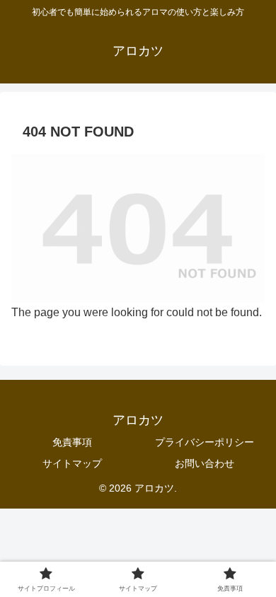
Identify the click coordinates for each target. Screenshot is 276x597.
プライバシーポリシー (204, 442)
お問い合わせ (204, 463)
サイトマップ (72, 463)
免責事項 (72, 442)
